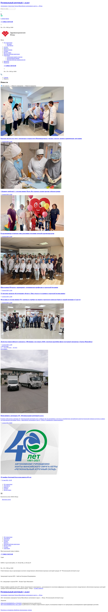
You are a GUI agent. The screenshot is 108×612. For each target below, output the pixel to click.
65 (10, 347)
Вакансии (6, 62)
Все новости (6, 85)
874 (16, 347)
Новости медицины (30, 85)
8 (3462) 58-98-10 (38, 588)
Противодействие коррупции (12, 54)
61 (4, 347)
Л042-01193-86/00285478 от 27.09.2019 (11, 603)
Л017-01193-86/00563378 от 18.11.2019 (11, 604)
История (9, 44)
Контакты (6, 61)
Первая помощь (8, 49)
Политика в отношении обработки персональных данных (16, 610)
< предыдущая (4, 346)
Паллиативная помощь (13, 58)
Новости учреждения (17, 85)
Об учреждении (8, 42)
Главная (6, 77)
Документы (10, 45)
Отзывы (6, 51)
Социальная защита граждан (14, 57)
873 (14, 347)
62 (6, 347)
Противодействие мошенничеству (16, 59)
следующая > (4, 349)
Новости (6, 48)
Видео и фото (7, 52)
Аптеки (6, 47)
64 (9, 347)
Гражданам (7, 55)
